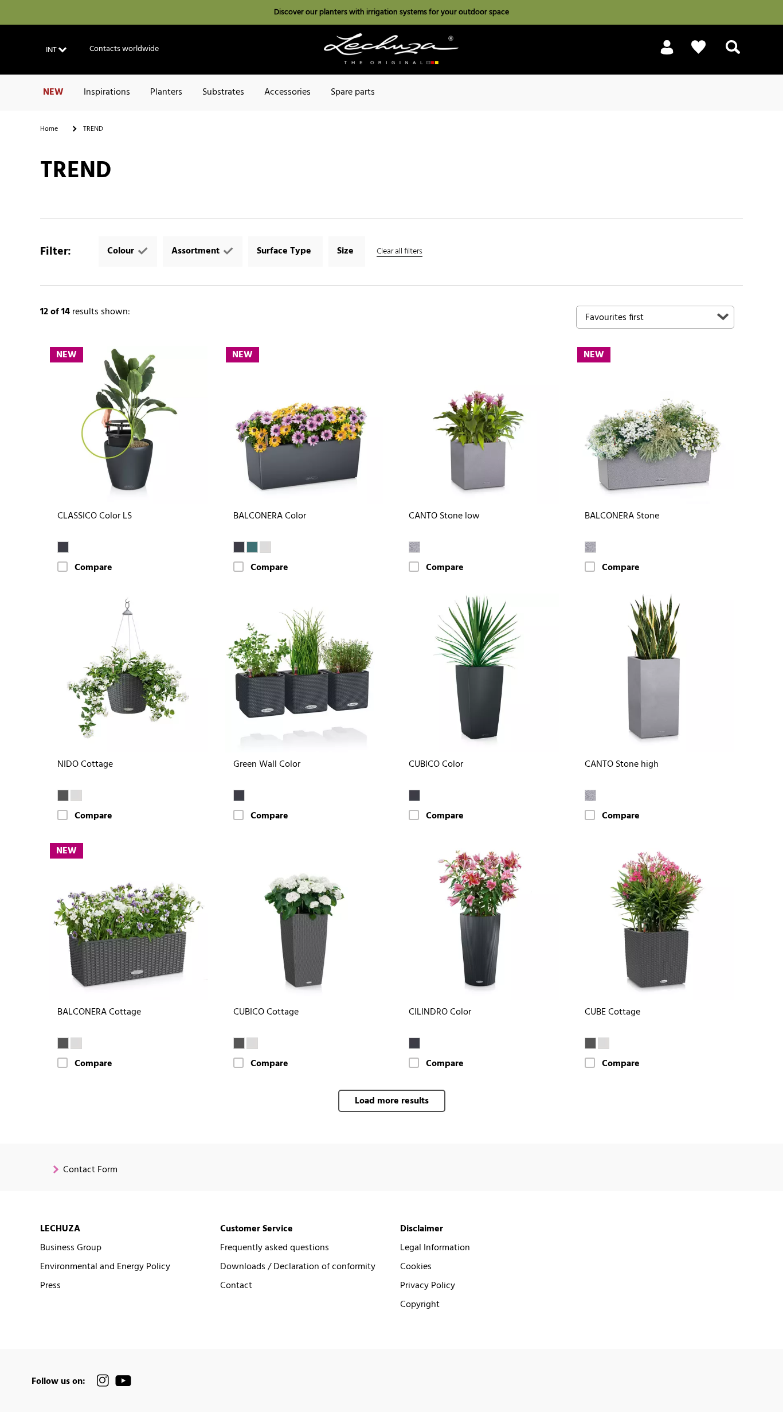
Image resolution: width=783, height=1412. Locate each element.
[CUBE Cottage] (655, 921)
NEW (53, 92)
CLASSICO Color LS (94, 516)
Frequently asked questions (274, 1248)
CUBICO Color (436, 764)
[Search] (733, 54)
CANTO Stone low (444, 516)
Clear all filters (399, 251)
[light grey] (265, 547)
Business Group (70, 1248)
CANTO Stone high (622, 764)
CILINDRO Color (440, 1012)
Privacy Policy (427, 1286)
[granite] (63, 795)
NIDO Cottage (85, 764)
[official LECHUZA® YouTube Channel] (123, 1380)
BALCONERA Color (269, 516)
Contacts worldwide (124, 49)
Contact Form (90, 1170)
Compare (93, 568)
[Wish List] (698, 47)
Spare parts (353, 92)
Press (50, 1286)
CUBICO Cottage (266, 1012)
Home (49, 129)
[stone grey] (414, 547)
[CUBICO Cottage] (304, 921)
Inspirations (107, 92)
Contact (236, 1286)
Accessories (287, 92)
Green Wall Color (266, 764)
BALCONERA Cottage (99, 1012)
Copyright (420, 1305)
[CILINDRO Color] (479, 921)
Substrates (223, 92)
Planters (166, 92)
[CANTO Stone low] (479, 425)
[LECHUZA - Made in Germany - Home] (391, 48)
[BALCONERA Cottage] (128, 921)
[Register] (667, 54)
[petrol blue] (252, 547)
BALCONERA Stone (622, 516)
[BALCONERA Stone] (655, 425)
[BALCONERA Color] (304, 425)
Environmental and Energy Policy (105, 1267)
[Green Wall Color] (304, 673)
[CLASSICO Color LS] (128, 425)
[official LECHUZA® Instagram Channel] (103, 1380)
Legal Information (435, 1248)
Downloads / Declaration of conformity (297, 1267)
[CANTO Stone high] (655, 673)
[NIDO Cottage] (128, 673)
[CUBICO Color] (479, 673)
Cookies (416, 1267)
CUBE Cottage (612, 1012)
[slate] (63, 547)
